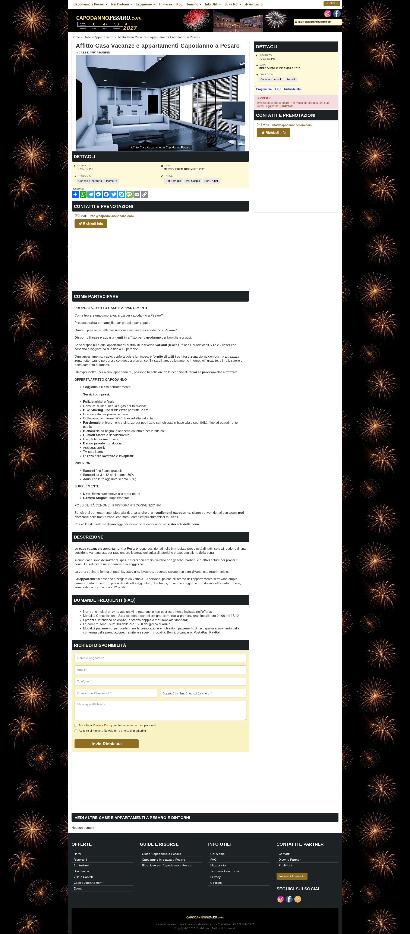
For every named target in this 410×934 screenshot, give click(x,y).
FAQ (278, 89)
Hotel (77, 854)
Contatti (284, 854)
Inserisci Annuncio (292, 876)
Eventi (78, 888)
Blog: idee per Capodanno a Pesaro (167, 865)
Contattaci (286, 106)
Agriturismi (81, 865)
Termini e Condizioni (224, 871)
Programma (263, 89)
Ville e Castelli (83, 877)
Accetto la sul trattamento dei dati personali (117, 725)
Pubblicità (285, 865)
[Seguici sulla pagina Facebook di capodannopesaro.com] (337, 13)
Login (331, 3)
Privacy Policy (103, 725)
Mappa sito (218, 865)
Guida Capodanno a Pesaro (161, 854)
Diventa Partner (290, 859)
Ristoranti (80, 859)
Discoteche (81, 871)
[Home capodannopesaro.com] (121, 17)
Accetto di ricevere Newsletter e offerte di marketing (112, 730)
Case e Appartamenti (94, 52)
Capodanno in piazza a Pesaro (163, 859)
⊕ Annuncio (254, 4)
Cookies (216, 882)
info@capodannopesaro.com (314, 21)
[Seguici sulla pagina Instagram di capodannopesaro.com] (327, 13)
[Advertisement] (160, 260)
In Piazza (165, 4)
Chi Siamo (217, 854)
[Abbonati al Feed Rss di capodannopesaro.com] (297, 899)
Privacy (215, 877)
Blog (179, 4)
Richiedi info (292, 89)
